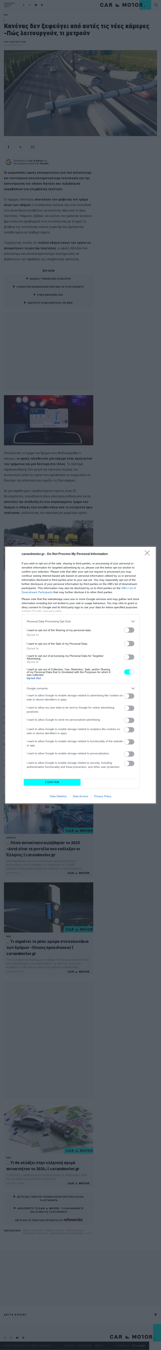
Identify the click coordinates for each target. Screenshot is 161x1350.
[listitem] (80, 621)
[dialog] (80, 675)
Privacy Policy (102, 796)
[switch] (129, 630)
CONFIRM (52, 782)
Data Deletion (58, 796)
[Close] (148, 554)
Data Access (80, 796)
